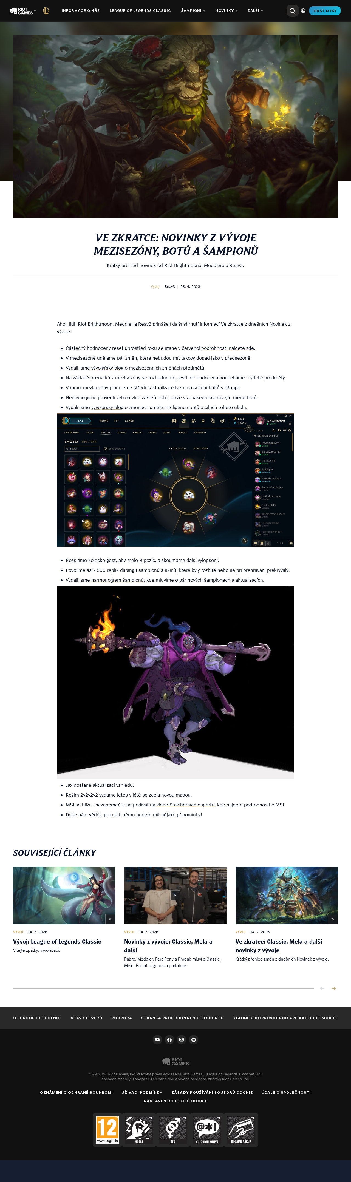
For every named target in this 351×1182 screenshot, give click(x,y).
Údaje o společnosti (286, 1092)
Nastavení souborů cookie (175, 1101)
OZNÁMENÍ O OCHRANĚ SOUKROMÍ (76, 1092)
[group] (175, 921)
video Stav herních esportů (185, 805)
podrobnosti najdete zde (227, 348)
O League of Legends (37, 1018)
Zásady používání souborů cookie (212, 1092)
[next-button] (333, 989)
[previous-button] (322, 989)
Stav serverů (86, 1018)
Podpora (121, 1018)
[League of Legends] (47, 11)
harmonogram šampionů (117, 580)
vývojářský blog (107, 368)
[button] (155, 286)
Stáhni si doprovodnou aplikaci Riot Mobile (285, 1018)
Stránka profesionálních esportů (182, 1018)
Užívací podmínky (142, 1092)
